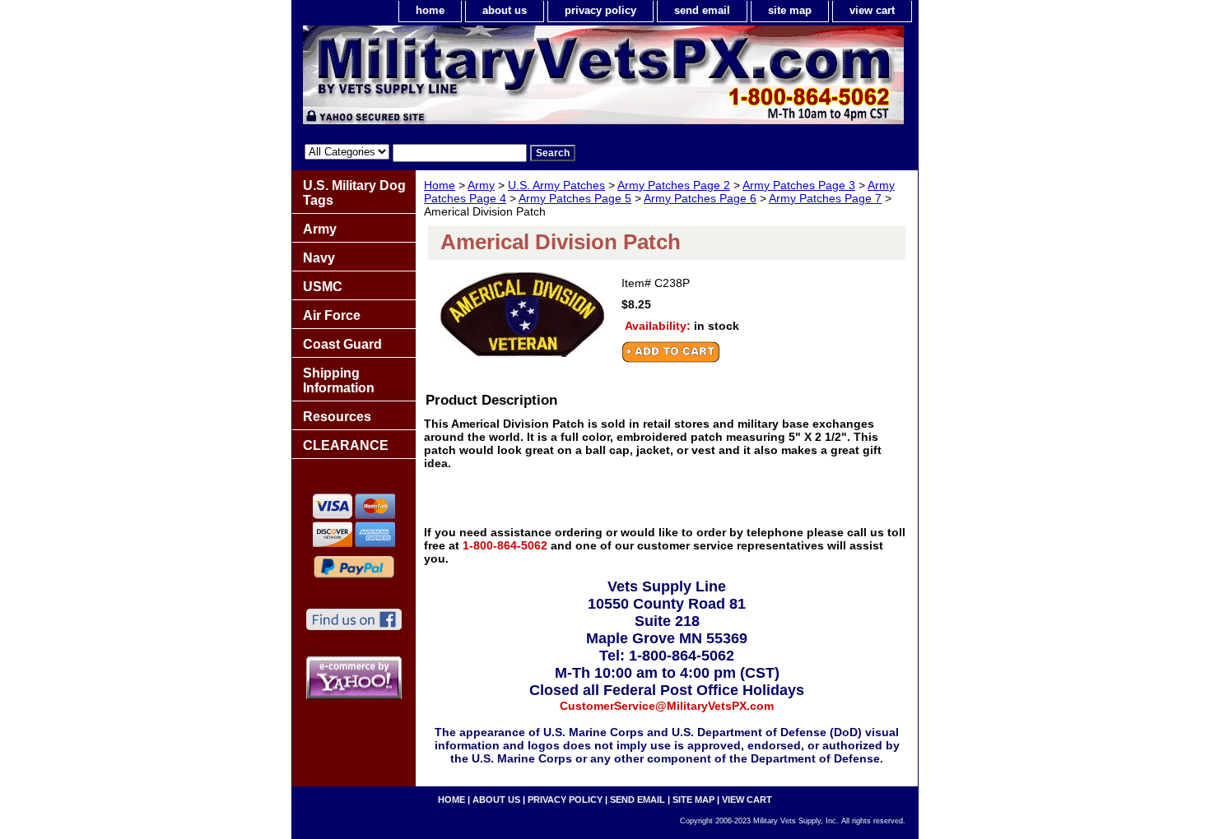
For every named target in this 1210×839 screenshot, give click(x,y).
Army (481, 185)
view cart (872, 10)
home (430, 10)
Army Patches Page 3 (798, 185)
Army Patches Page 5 (575, 198)
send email (702, 10)
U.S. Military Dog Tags (354, 192)
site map (790, 10)
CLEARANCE (346, 445)
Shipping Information (339, 380)
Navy (319, 258)
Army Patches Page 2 (673, 185)
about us (504, 10)
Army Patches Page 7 (825, 198)
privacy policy (600, 10)
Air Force (332, 315)
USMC (322, 287)
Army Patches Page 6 (700, 198)
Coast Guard (342, 344)
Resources (337, 417)
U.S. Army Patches (556, 185)
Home (439, 185)
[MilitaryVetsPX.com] (498, 79)
